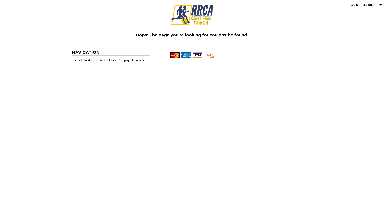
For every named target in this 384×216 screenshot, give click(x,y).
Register (368, 4)
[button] (380, 5)
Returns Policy (108, 60)
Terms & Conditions (84, 60)
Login (354, 4)
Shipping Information (131, 60)
